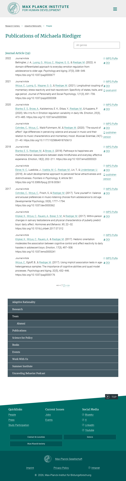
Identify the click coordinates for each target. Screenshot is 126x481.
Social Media (90, 409)
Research (17, 309)
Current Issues (54, 409)
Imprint (30, 467)
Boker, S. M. (56, 216)
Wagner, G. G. (62, 62)
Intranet (95, 467)
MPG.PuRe (112, 58)
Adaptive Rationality (23, 302)
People (12, 414)
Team (15, 316)
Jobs (48, 414)
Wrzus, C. (49, 62)
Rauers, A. (43, 216)
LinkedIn (89, 425)
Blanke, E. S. (21, 108)
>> (68, 285)
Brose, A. (34, 108)
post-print (111, 90)
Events (16, 352)
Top (114, 396)
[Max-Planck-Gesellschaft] (49, 459)
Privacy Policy (61, 467)
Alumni (18, 323)
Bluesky (89, 414)
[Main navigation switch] (115, 9)
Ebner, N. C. (21, 169)
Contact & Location (36, 437)
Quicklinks (15, 409)
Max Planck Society (36, 444)
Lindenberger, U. (89, 169)
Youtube (89, 430)
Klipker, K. (20, 216)
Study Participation (18, 425)
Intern (90, 437)
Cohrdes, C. (21, 127)
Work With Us (20, 359)
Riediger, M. (79, 62)
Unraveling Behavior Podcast (28, 373)
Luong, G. (38, 62)
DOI (108, 62)
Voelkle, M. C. (49, 169)
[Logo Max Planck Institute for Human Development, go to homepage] (58, 8)
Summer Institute (22, 366)
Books (15, 344)
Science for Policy (22, 337)
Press (11, 419)
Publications (19, 330)
